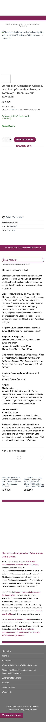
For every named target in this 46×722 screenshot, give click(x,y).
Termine (5, 683)
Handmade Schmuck (18, 24)
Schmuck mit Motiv (32, 24)
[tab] (23, 260)
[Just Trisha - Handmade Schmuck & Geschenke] (23, 8)
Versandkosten (8, 687)
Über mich (6, 651)
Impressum (6, 661)
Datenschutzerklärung (11, 678)
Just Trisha (11, 230)
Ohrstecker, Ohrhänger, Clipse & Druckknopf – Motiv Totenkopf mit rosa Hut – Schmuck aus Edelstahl (11, 482)
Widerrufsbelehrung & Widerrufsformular (19, 665)
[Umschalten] (2, 248)
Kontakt (5, 656)
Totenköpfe (23, 26)
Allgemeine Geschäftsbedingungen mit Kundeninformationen (19, 671)
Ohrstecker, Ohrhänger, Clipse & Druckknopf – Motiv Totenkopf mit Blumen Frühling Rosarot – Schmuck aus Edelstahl (34, 482)
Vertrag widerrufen (11, 715)
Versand (13, 109)
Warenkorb (6, 692)
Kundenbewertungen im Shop (17, 264)
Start (7, 24)
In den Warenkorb (24, 139)
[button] (3, 8)
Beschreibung (9, 260)
